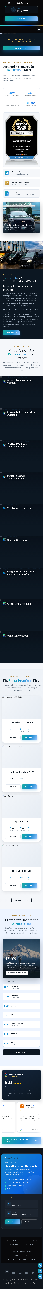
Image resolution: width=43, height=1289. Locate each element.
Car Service (32, 1248)
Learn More (10, 332)
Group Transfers (15, 1255)
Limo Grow (32, 1283)
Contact (31, 1259)
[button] (21, 29)
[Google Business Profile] (7, 1271)
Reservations (15, 1244)
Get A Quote (20, 48)
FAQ (25, 1255)
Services (15, 1240)
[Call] (40, 1265)
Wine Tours (10, 1248)
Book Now (28, 737)
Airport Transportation (21, 1252)
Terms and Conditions (17, 1259)
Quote (25, 1244)
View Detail (13, 737)
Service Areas (32, 1240)
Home (7, 1240)
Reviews (32, 1255)
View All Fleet (20, 900)
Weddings (21, 1248)
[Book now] (40, 1276)
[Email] (40, 1271)
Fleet (23, 1240)
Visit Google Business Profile (17, 1140)
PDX (31, 1244)
